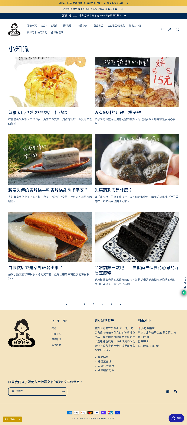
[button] (68, 25)
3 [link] (93, 304)
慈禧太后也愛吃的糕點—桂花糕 (37, 112)
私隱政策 (56, 345)
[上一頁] (67, 304)
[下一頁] (120, 304)
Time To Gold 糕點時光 (88, 419)
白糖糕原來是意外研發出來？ (35, 267)
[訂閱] (63, 391)
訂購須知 (56, 334)
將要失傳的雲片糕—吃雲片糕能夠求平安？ (48, 190)
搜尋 (53, 328)
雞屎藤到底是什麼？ (114, 190)
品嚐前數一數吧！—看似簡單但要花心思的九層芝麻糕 (137, 270)
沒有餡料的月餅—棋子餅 (118, 112)
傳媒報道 (56, 339)
